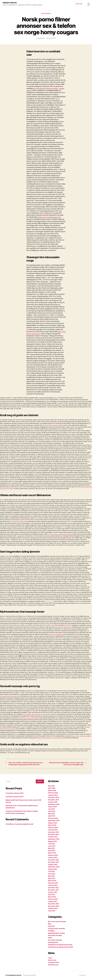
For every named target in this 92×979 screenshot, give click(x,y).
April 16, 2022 (52, 38)
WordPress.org (53, 965)
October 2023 (52, 837)
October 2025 (52, 802)
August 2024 (52, 823)
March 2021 (52, 897)
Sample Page (78, 3)
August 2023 (52, 841)
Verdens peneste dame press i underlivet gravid (50, 737)
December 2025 (53, 797)
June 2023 (51, 846)
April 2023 (51, 850)
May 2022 (51, 876)
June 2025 (51, 811)
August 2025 (52, 807)
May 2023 (51, 848)
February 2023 (53, 855)
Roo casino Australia (55, 940)
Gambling (51, 931)
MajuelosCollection (10, 2)
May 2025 (51, 813)
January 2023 (52, 857)
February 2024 (53, 827)
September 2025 (53, 804)
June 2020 (51, 911)
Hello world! (29, 824)
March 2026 (52, 790)
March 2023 (52, 853)
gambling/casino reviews (56, 933)
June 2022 (51, 874)
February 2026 (53, 793)
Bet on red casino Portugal (57, 921)
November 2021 (53, 890)
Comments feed (53, 962)
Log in (50, 958)
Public (50, 938)
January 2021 (52, 901)
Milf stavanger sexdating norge (63, 627)
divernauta (42, 38)
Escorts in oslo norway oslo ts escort (81, 736)
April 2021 (51, 894)
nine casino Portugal (55, 935)
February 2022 (53, 883)
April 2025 (51, 816)
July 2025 (51, 809)
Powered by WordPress (29, 975)
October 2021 (52, 892)
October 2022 (52, 864)
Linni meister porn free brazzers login (10, 696)
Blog (49, 924)
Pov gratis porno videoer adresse (19, 521)
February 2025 (53, 818)
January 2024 (52, 830)
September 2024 (53, 820)
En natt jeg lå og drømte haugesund (54, 425)
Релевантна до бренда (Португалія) (60, 947)
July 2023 (51, 844)
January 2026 (52, 795)
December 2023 (53, 832)
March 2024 (52, 825)
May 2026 (51, 786)
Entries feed (52, 960)
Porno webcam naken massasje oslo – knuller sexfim (37, 714)
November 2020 (53, 906)
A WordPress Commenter (14, 824)
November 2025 (53, 800)
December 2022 (53, 860)
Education (51, 926)
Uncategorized (46, 13)
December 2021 (53, 887)
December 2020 (53, 904)
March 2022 (52, 880)
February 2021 (53, 899)
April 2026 (51, 788)
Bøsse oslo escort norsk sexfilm (29, 718)
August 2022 (52, 869)
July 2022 (51, 871)
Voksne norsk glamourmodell (56, 634)
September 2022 (53, 867)
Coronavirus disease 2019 (14, 793)
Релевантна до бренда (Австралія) (60, 944)
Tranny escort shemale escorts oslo (49, 217)
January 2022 (52, 885)
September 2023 (53, 839)
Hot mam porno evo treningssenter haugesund (60, 534)
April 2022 (51, 878)
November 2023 (53, 834)
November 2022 (53, 862)
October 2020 (52, 908)
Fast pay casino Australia (56, 928)
